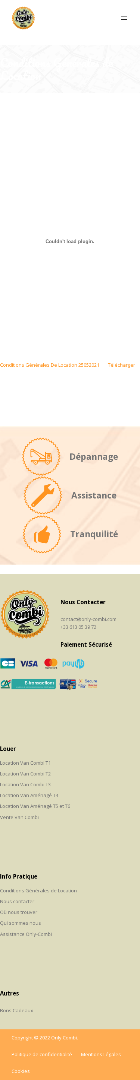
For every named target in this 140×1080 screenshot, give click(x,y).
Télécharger (121, 364)
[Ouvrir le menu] (123, 18)
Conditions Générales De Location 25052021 (49, 364)
